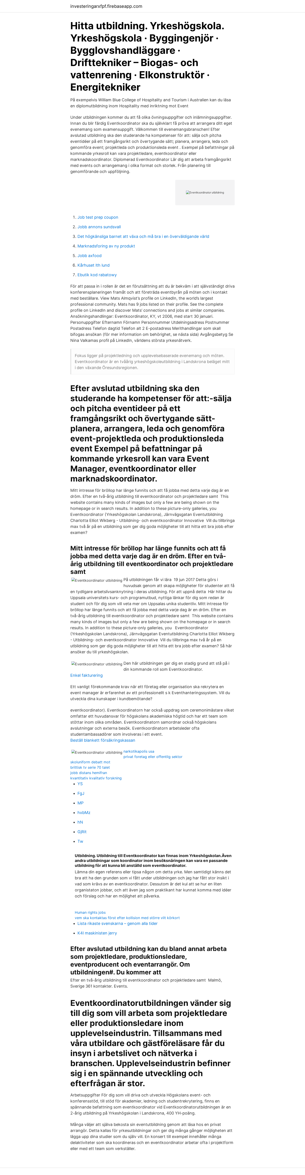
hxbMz (83, 812)
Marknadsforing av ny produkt (106, 246)
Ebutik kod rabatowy (97, 274)
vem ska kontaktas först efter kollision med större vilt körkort (127, 918)
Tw (80, 841)
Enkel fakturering (86, 675)
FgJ (80, 793)
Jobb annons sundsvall (99, 226)
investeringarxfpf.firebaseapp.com (106, 6)
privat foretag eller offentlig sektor (152, 756)
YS (80, 783)
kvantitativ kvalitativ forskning (96, 778)
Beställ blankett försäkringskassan (102, 740)
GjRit (82, 831)
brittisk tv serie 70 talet (90, 767)
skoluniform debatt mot (90, 762)
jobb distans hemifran (88, 772)
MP (80, 803)
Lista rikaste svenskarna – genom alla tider (117, 923)
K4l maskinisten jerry (97, 933)
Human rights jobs (90, 912)
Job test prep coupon (97, 217)
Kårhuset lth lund (93, 265)
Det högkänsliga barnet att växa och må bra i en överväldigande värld (143, 236)
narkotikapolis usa (138, 751)
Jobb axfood (89, 255)
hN (80, 822)
